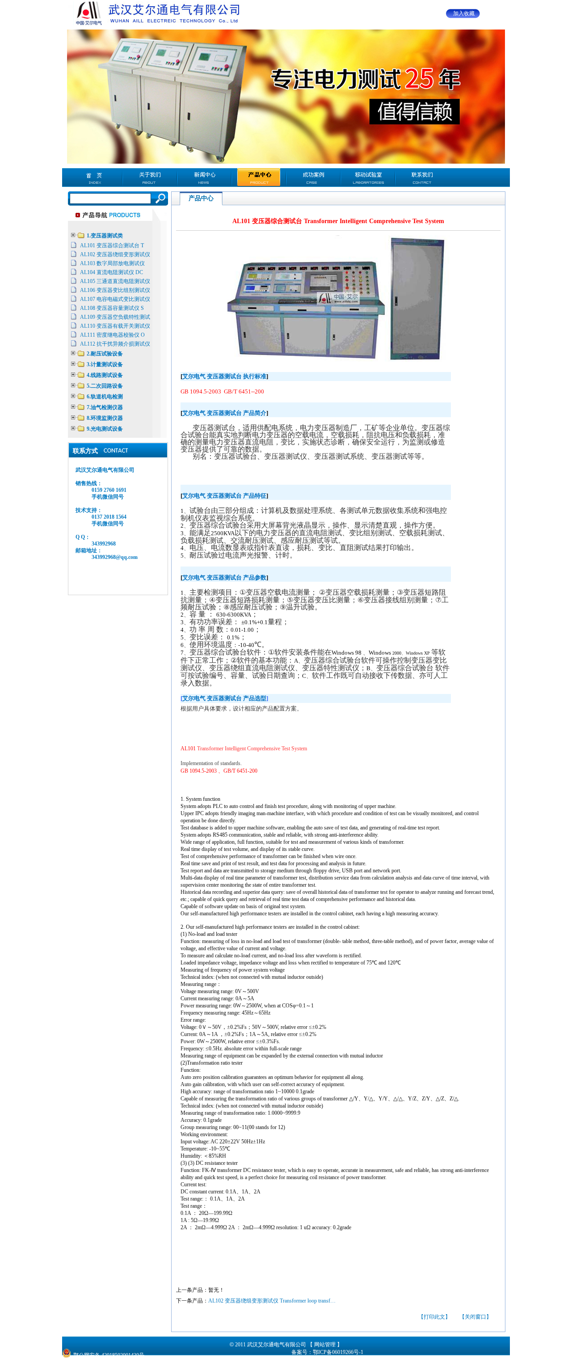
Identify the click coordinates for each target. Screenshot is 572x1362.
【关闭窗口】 (475, 1317)
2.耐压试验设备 (105, 354)
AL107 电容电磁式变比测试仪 (115, 299)
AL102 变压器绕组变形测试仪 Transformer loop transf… (272, 1301)
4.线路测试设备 (105, 375)
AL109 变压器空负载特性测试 (115, 317)
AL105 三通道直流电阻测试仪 (115, 281)
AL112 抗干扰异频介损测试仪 (115, 344)
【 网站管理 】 (324, 1344)
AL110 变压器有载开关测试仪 (115, 326)
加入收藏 (464, 13)
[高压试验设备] (156, 24)
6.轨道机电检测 (105, 396)
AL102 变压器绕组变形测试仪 (115, 254)
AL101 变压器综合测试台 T (112, 245)
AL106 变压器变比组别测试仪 (115, 290)
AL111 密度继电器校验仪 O (112, 335)
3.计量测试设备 (105, 364)
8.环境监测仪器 (105, 418)
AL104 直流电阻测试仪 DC (111, 272)
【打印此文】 (434, 1317)
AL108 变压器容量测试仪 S (112, 308)
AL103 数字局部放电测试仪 (112, 263)
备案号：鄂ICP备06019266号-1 (327, 1352)
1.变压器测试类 (105, 236)
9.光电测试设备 (105, 429)
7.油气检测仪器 (105, 407)
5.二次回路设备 (105, 386)
